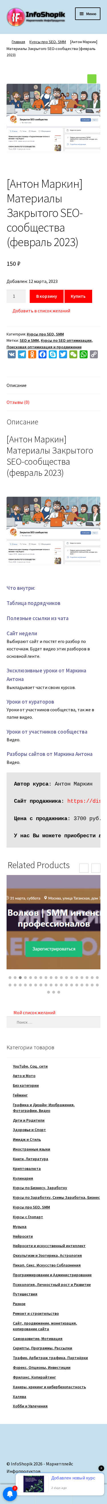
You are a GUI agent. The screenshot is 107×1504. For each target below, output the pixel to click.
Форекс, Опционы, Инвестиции (41, 1367)
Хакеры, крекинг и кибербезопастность (49, 1386)
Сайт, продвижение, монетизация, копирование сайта (45, 1326)
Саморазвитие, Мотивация (37, 1338)
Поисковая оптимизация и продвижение (44, 346)
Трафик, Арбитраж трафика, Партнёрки (50, 1357)
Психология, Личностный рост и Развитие (52, 1284)
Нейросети (23, 1236)
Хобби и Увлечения (30, 1406)
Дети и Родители (29, 1120)
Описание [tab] (17, 385)
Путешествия (25, 1294)
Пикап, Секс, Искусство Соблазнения (47, 1265)
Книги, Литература (30, 1158)
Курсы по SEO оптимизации (66, 340)
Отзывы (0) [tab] (18, 402)
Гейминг (20, 1095)
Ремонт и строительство (36, 1313)
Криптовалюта (27, 1168)
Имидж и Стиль (27, 1139)
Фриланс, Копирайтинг (34, 1377)
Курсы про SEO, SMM (47, 41)
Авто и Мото (24, 1075)
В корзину (46, 296)
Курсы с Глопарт (28, 1216)
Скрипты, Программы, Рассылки (42, 1348)
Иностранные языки (31, 1149)
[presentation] (83, 868)
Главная (18, 41)
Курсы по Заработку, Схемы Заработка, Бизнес (56, 1197)
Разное (19, 1303)
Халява (19, 1396)
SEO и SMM (29, 340)
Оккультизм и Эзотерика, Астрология (47, 1255)
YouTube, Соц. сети (30, 1066)
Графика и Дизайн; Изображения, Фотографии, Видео (44, 1107)
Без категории (26, 1085)
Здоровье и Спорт (29, 1129)
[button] (91, 78)
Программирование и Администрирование (52, 1274)
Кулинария (23, 1178)
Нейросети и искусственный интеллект (49, 1245)
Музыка (20, 1226)
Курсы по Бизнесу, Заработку (40, 1187)
